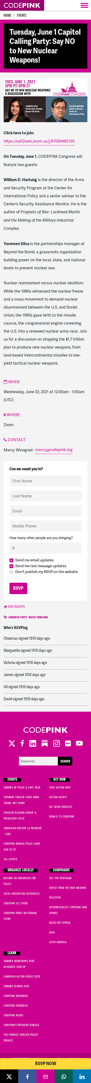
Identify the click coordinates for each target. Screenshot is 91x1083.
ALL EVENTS (10, 859)
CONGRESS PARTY (17, 617)
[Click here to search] (45, 760)
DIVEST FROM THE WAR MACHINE (68, 888)
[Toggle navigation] (84, 5)
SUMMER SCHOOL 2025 (16, 986)
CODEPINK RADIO (13, 1015)
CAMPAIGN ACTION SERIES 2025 (22, 976)
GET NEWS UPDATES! (60, 807)
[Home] (22, 5)
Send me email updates (34, 560)
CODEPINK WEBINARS (16, 996)
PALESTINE (55, 897)
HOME (7, 15)
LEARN (12, 953)
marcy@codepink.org (54, 449)
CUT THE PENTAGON (60, 878)
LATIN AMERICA (58, 942)
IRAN (52, 932)
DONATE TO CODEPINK (61, 816)
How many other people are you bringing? (41, 538)
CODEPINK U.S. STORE (16, 903)
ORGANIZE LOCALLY (21, 870)
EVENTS (21, 15)
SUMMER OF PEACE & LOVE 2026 (22, 787)
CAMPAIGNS (61, 870)
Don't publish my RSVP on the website (46, 571)
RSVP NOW (45, 1064)
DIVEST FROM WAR (38, 617)
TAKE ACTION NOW (60, 787)
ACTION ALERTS (58, 797)
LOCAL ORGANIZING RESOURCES (22, 893)
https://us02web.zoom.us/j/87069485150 (39, 141)
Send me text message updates (40, 566)
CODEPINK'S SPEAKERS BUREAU (21, 1025)
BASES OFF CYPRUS (60, 922)
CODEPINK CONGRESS (16, 1005)
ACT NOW (59, 780)
